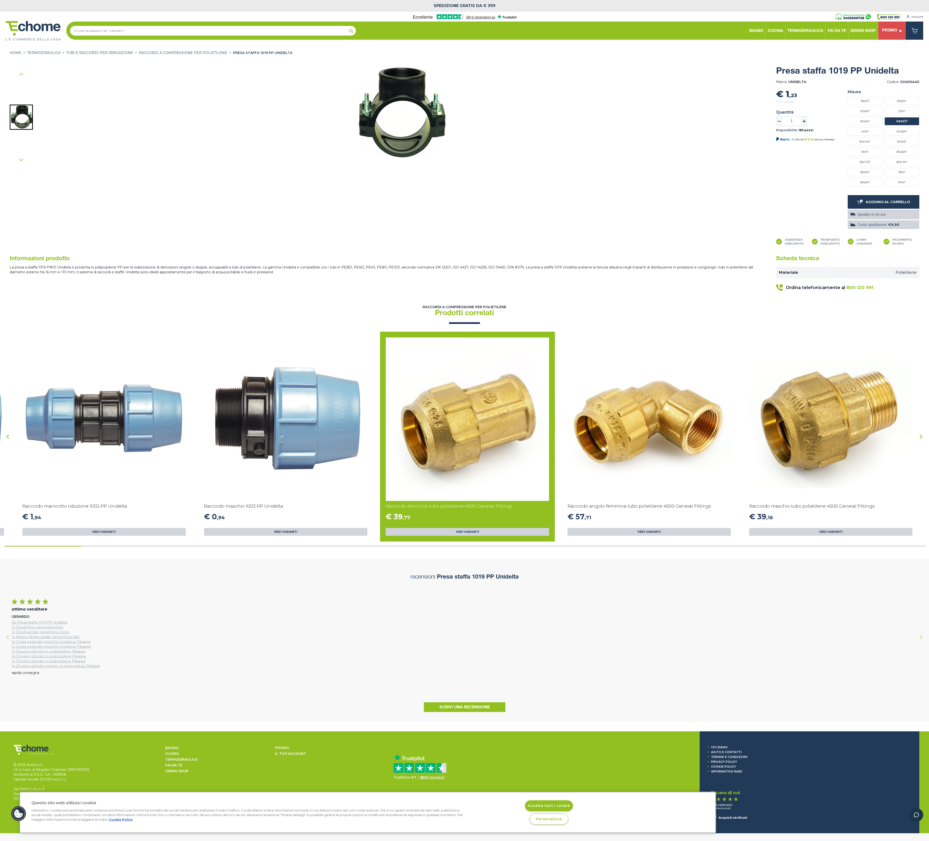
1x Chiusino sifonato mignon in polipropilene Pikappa (56, 666)
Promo (282, 748)
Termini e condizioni (727, 757)
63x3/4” (865, 182)
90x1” (902, 182)
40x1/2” (902, 121)
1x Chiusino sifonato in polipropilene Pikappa (48, 651)
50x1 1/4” (865, 141)
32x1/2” (865, 111)
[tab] (43, 546)
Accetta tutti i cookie (549, 805)
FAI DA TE (173, 765)
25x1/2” (865, 101)
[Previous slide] (21, 74)
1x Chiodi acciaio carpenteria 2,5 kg (40, 632)
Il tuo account (290, 753)
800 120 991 (860, 287)
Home (15, 53)
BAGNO (171, 748)
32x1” (902, 111)
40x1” (865, 131)
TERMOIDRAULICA (43, 53)
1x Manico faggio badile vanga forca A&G (46, 637)
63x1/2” (865, 172)
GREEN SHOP (176, 771)
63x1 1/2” (865, 162)
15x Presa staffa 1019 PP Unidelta (39, 622)
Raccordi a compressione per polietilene (183, 53)
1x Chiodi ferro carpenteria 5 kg (37, 627)
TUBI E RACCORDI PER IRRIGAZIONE (99, 53)
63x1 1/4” (902, 162)
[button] (21, 117)
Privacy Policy (722, 762)
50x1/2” (902, 141)
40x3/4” (901, 131)
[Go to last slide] (8, 437)
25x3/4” (902, 101)
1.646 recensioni (721, 804)
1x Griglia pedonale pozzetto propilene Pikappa (51, 642)
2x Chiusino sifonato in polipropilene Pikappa (49, 656)
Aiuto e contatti (724, 752)
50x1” (865, 151)
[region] (367, 812)
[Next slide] (21, 160)
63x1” (902, 172)
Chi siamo (717, 747)
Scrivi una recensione (464, 707)
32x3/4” (865, 121)
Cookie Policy (721, 766)
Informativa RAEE (724, 771)
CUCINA (172, 753)
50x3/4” (902, 151)
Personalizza (549, 819)
